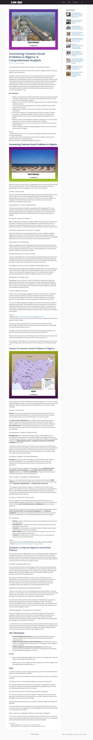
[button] (82, 2)
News (69, 2)
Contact (84, 734)
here (29, 327)
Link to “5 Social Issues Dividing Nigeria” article (31, 316)
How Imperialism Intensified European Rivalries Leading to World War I (77, 15)
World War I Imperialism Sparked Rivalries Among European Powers (77, 46)
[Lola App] (16, 2)
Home (63, 2)
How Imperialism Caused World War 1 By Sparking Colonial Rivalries (77, 53)
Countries (13, 723)
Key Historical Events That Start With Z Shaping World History (77, 33)
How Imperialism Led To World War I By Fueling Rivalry (77, 67)
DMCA (63, 734)
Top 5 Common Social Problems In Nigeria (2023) (29, 544)
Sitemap (76, 734)
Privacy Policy (69, 734)
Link (35, 659)
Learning (75, 2)
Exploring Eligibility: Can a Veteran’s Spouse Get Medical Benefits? (25, 724)
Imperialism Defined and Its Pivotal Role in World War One (77, 39)
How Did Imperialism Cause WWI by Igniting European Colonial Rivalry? (77, 61)
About (80, 734)
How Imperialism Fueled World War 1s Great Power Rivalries (77, 27)
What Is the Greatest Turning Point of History (76, 21)
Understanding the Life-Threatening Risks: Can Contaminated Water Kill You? (28, 726)
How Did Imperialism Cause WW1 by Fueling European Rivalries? (77, 74)
